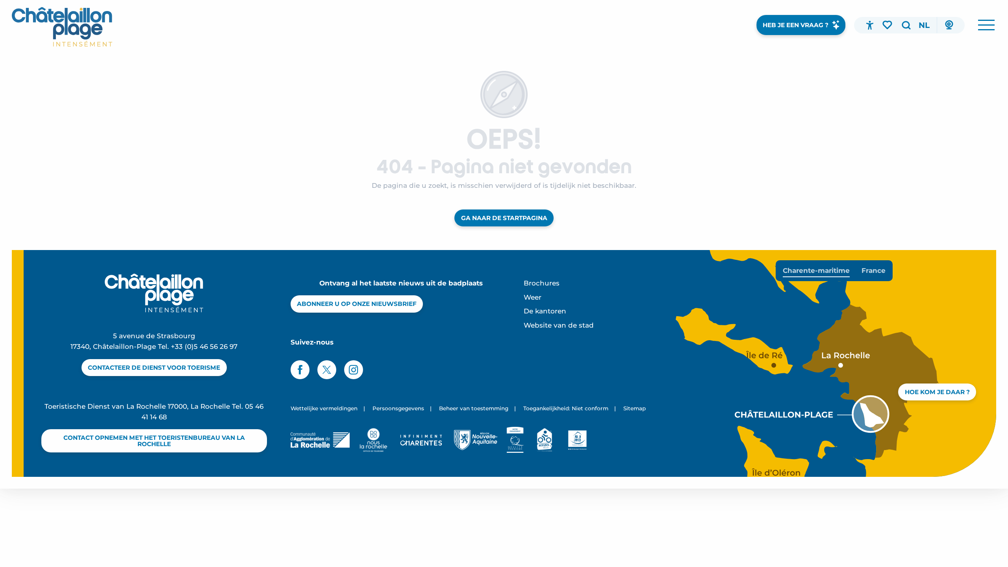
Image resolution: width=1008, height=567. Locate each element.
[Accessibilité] (869, 25)
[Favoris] (888, 25)
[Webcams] (949, 25)
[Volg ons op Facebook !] (300, 369)
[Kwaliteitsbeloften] (515, 440)
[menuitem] (62, 26)
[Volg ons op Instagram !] (353, 369)
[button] (906, 25)
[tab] (816, 271)
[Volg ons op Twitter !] (326, 369)
